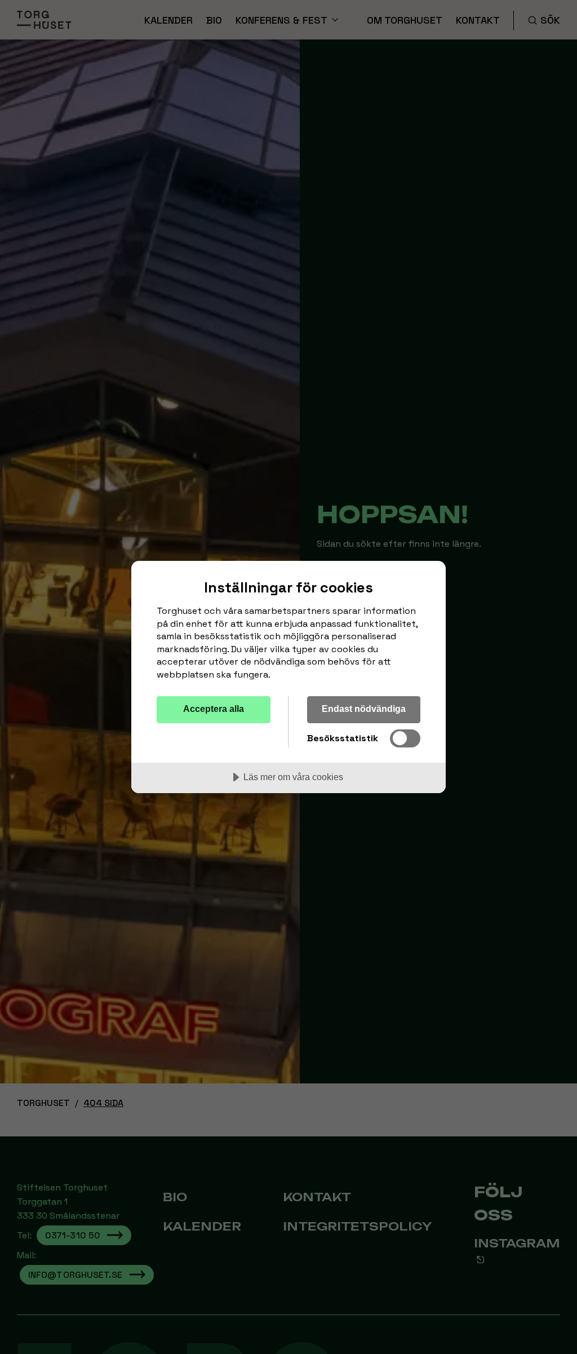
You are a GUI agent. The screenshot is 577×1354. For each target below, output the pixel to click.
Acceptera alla (213, 708)
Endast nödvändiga (364, 708)
